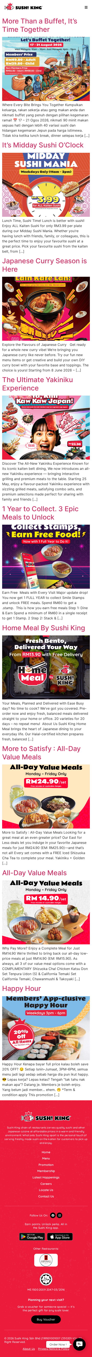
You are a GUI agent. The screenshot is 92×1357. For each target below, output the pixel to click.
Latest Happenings (46, 1177)
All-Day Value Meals (34, 873)
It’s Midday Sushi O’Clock (43, 145)
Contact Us (46, 1196)
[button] (46, 1319)
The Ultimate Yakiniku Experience (37, 384)
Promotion (46, 1165)
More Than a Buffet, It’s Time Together (39, 25)
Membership (46, 1171)
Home (46, 1152)
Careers (46, 1184)
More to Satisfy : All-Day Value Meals (41, 752)
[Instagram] (59, 1215)
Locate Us (46, 1190)
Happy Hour (21, 988)
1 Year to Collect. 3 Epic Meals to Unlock (40, 513)
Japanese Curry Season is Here (44, 265)
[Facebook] (53, 1215)
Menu (46, 1158)
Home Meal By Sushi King (43, 628)
